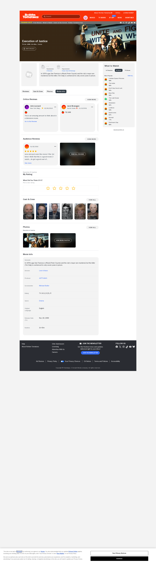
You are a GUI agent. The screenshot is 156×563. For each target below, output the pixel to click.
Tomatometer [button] (50, 69)
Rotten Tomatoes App (75, 22)
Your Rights (60, 553)
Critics (118, 13)
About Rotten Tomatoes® (103, 13)
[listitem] (119, 79)
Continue (119, 558)
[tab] (109, 70)
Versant (19, 551)
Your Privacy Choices (72, 361)
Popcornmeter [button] (66, 69)
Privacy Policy (73, 551)
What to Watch (47, 22)
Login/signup (128, 13)
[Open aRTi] (85, 17)
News (120, 18)
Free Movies (37, 22)
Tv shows (102, 18)
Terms (43, 551)
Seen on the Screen (60, 22)
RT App (111, 18)
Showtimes (129, 18)
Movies (92, 18)
